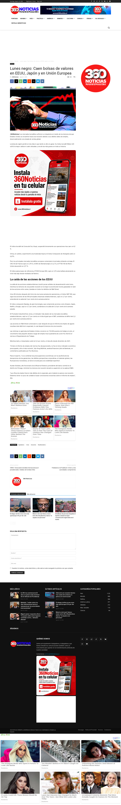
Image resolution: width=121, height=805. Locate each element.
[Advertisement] (60, 44)
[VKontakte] (105, 1)
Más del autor (31, 494)
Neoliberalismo (42, 444)
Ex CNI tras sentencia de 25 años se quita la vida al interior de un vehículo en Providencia (30, 594)
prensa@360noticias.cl (52, 654)
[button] (108, 27)
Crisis (27, 444)
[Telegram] (38, 81)
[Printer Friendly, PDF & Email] (15, 384)
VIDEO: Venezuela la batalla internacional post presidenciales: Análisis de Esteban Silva (24, 469)
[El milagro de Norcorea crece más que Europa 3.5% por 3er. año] (49, 605)
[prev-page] (11, 523)
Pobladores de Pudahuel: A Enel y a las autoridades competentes (64, 469)
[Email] (34, 81)
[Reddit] (97, 1)
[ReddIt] (29, 81)
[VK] (42, 81)
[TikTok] (99, 1)
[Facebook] (91, 1)
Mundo (16, 61)
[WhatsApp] (107, 1)
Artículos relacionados (18, 494)
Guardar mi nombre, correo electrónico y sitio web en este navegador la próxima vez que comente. (42, 568)
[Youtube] (110, 1)
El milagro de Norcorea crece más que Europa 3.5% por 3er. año (65, 604)
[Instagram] (94, 1)
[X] (102, 1)
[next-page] (14, 523)
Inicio (11, 61)
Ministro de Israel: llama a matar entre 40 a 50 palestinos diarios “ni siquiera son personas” (42, 515)
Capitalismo (21, 444)
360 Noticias (15, 77)
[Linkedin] (25, 81)
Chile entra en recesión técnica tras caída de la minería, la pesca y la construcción (65, 594)
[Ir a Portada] (25, 10)
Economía (33, 444)
